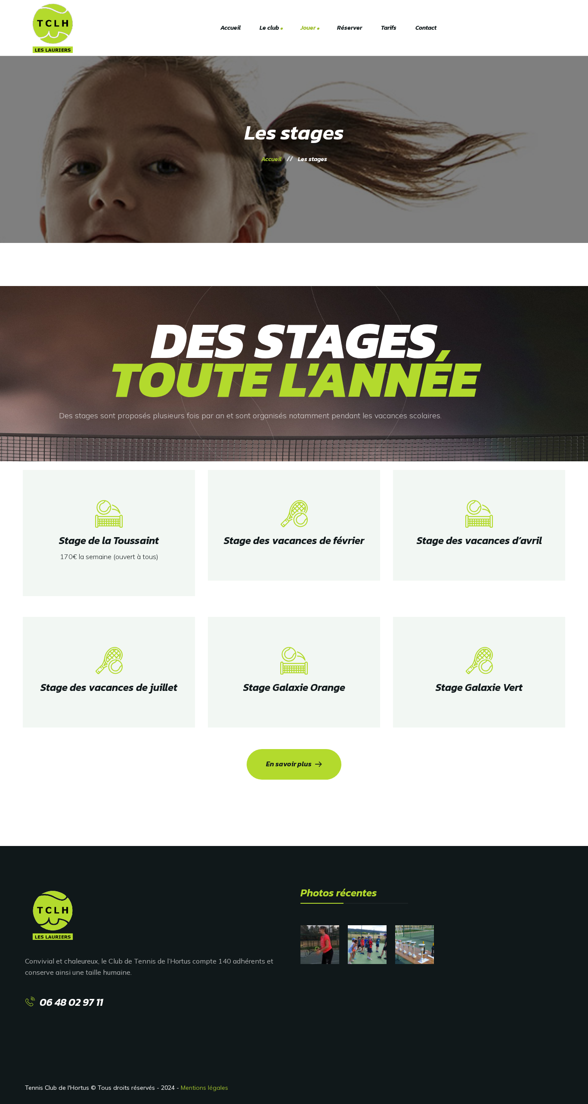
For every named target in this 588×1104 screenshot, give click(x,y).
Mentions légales (204, 1088)
